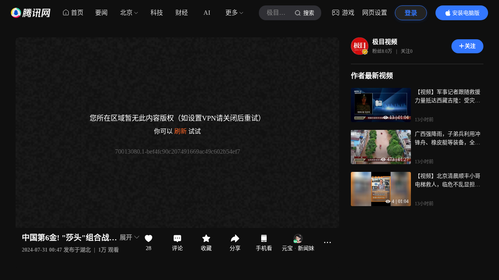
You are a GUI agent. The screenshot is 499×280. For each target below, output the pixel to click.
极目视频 (384, 41)
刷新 (180, 131)
